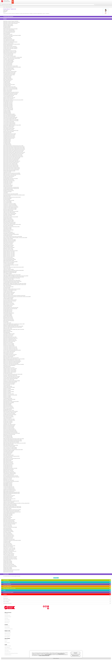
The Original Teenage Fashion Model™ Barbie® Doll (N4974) (11, 234)
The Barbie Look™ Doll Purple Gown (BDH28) (9, 413)
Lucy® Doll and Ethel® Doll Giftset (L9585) (8, 69)
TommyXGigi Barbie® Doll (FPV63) (7, 457)
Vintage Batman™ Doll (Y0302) (7, 423)
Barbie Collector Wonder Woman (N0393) (8, 131)
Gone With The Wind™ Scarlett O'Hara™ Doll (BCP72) (10, 48)
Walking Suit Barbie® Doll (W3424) (7, 186)
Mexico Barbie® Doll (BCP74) (7, 49)
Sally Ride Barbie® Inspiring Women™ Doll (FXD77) (10, 557)
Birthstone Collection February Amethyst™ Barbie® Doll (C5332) (11, 168)
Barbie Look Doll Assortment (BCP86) (8, 415)
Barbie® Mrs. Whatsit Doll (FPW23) (7, 316)
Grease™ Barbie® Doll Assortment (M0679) (8, 39)
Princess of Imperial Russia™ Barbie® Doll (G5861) (9, 71)
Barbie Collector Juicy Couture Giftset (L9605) (9, 434)
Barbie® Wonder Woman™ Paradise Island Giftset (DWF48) (11, 401)
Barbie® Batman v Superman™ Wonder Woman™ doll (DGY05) (11, 22)
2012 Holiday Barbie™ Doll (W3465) (7, 515)
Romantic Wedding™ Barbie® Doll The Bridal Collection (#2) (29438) (12, 509)
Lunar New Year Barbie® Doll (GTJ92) (8, 96)
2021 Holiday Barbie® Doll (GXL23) (7, 310)
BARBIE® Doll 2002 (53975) (7, 330)
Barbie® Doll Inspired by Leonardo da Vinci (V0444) (9, 51)
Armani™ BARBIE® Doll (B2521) (7, 273)
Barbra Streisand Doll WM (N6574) (7, 400)
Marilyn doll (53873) (5, 321)
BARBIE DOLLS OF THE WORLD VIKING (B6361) (9, 272)
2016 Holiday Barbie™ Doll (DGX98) (8, 105)
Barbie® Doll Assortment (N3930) (7, 215)
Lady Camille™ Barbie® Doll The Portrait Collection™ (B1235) (11, 282)
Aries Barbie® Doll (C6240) (6, 142)
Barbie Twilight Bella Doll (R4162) (7, 529)
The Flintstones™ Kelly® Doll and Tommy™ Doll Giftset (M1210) (11, 58)
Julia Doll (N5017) (5, 192)
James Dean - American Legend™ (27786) (8, 379)
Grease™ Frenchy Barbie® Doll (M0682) (8, 61)
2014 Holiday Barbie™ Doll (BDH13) (7, 422)
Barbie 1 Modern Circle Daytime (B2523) (8, 463)
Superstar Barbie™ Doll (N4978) (7, 227)
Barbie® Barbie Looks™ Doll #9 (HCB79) (8, 480)
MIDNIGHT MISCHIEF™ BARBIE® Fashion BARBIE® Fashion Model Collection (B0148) (14, 283)
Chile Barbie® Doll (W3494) (6, 110)
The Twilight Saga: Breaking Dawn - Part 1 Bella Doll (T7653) (11, 187)
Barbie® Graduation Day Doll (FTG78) (8, 461)
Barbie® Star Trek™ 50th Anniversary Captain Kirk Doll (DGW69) (11, 362)
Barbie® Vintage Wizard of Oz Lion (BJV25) (8, 367)
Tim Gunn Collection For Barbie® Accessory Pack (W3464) (10, 120)
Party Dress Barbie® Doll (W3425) (7, 517)
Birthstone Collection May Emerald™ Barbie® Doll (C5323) (10, 165)
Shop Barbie (6, 618)
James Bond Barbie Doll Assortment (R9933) (9, 387)
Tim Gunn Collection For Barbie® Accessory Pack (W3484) (10, 119)
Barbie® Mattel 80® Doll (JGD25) (7, 497)
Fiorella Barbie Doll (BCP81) (6, 366)
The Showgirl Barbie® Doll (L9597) (7, 398)
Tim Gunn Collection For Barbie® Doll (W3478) (9, 122)
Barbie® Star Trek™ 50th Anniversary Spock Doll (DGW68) (10, 363)
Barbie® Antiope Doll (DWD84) (7, 404)
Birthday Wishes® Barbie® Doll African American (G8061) (10, 445)
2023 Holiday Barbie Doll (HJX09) (7, 306)
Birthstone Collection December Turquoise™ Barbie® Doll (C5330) (11, 157)
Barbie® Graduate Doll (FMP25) (7, 460)
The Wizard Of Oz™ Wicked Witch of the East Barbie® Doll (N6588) (12, 35)
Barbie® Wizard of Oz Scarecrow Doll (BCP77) (9, 365)
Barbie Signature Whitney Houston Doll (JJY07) (9, 498)
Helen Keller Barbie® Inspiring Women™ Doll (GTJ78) (10, 94)
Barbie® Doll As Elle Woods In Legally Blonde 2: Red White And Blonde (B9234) (13, 270)
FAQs (4, 590)
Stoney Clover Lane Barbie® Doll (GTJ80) (8, 95)
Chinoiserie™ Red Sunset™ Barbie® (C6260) (9, 292)
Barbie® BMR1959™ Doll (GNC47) (7, 483)
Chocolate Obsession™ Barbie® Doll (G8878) (9, 446)
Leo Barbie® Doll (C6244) (6, 82)
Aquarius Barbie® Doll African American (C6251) (9, 86)
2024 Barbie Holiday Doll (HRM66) (7, 562)
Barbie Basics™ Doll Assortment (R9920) (8, 391)
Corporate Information (7, 603)
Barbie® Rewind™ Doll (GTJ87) (7, 494)
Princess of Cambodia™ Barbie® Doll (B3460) (9, 351)
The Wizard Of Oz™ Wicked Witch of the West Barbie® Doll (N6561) (12, 540)
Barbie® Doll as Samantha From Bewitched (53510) (9, 504)
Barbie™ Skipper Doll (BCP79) (7, 285)
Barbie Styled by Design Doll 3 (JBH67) (8, 249)
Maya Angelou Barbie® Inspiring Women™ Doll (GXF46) (10, 93)
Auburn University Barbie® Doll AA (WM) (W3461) (9, 115)
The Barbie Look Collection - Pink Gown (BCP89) (9, 369)
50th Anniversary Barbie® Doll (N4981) (8, 210)
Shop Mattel (6, 613)
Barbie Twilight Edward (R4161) (7, 528)
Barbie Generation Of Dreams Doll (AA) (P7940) (9, 222)
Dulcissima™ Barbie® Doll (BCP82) (7, 45)
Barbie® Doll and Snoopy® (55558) (7, 331)
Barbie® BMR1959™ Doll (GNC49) (7, 485)
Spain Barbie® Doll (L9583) (6, 542)
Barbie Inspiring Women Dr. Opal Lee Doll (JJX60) (9, 175)
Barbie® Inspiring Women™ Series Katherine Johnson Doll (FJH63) (11, 174)
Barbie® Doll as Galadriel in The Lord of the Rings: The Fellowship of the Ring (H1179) (14, 295)
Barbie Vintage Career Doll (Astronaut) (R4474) (9, 519)
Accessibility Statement (8, 654)
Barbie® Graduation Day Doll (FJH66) (8, 459)
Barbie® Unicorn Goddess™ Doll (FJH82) (8, 554)
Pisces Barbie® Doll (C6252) (7, 85)
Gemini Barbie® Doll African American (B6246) (9, 73)
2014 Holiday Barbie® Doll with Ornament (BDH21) (9, 414)
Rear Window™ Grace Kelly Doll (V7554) (8, 190)
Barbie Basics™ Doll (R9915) (7, 392)
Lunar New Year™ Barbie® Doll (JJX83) (8, 263)
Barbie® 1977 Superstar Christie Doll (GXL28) (9, 355)
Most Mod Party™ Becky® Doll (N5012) (8, 531)
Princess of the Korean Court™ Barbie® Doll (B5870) (10, 447)
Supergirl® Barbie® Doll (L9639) (7, 191)
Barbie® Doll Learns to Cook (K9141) (8, 342)
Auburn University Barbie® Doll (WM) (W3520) (9, 116)
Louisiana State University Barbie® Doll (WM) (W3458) (10, 117)
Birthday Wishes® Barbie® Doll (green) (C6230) (9, 72)
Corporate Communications (9, 628)
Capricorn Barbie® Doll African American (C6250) (9, 133)
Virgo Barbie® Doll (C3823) (6, 81)
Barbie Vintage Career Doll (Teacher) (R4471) (9, 521)
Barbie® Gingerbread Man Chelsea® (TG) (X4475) (9, 50)
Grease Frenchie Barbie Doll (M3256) (8, 62)
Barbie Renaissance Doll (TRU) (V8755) (8, 127)
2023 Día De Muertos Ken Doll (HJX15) (8, 353)
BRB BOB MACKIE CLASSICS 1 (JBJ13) (8, 410)
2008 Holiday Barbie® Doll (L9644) (7, 38)
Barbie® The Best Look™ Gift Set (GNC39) (8, 304)
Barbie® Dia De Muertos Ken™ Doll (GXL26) (9, 495)
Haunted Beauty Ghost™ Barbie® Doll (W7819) (9, 424)
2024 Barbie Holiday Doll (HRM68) (7, 568)
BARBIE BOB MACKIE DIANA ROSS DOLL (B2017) (10, 271)
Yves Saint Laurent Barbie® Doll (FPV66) (8, 555)
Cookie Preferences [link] (7, 651)
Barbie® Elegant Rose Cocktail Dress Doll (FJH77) (9, 551)
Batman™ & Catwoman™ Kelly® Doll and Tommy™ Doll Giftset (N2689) (12, 57)
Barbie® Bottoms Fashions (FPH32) (8, 552)
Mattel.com (6, 639)
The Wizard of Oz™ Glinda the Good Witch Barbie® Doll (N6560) (11, 380)
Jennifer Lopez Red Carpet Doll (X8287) (8, 286)
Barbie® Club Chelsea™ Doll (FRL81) (8, 462)
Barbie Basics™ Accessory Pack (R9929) (8, 389)
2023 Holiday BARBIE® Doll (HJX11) (8, 305)
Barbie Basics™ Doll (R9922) (7, 390)
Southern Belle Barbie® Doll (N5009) (8, 530)
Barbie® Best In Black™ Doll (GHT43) (8, 470)
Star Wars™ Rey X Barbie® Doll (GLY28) (8, 474)
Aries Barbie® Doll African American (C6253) (9, 84)
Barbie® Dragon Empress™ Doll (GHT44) (8, 471)
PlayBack (5, 594)
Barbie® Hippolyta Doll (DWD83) (7, 403)
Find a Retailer (6, 601)
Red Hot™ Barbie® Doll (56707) (7, 508)
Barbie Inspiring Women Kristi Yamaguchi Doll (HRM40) (10, 261)
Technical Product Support (8, 592)
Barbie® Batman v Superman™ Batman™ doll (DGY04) (10, 23)
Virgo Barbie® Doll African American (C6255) (9, 74)
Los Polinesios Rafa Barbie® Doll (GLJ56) (8, 486)
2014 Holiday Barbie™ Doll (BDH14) (7, 421)
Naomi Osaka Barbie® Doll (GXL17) (7, 482)
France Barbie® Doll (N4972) (7, 541)
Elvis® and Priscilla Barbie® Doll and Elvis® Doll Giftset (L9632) (11, 433)
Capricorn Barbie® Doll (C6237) (7, 144)
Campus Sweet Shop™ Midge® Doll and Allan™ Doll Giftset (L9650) (12, 224)
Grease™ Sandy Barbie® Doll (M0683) (8, 60)
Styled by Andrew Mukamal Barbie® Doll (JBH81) (9, 259)
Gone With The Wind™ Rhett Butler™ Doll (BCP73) (9, 46)
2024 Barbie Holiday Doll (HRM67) (7, 567)
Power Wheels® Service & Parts (9, 588)
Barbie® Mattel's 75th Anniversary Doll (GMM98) (9, 239)
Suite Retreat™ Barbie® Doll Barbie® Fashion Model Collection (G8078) (12, 439)
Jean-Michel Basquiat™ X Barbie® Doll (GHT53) (9, 473)
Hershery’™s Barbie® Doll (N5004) (7, 533)
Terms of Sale (7, 650)
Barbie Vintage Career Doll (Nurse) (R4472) (8, 520)
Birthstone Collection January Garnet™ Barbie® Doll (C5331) (11, 169)
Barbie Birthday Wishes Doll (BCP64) (8, 317)
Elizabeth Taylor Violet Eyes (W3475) (8, 24)
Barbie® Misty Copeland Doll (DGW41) (8, 356)
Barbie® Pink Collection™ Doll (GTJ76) (8, 98)
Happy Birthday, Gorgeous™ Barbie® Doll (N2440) (9, 213)
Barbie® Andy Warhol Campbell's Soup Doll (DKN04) (10, 505)
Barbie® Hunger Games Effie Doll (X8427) (8, 320)
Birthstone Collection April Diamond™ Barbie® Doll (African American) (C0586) (13, 145)
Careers (6, 641)
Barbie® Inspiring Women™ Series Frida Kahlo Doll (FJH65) (11, 357)
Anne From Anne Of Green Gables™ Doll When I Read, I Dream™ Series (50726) (13, 329)
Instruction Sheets (6, 582)
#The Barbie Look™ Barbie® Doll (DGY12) (8, 176)
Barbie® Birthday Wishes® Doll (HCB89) (8, 245)
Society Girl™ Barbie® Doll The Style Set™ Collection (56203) (11, 510)
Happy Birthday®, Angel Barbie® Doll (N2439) (9, 214)
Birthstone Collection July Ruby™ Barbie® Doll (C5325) (10, 163)
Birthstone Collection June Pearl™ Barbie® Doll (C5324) (10, 164)
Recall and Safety (7, 636)
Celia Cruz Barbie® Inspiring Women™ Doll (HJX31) (10, 354)
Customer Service (7, 627)
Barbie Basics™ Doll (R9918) (7, 388)
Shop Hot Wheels (7, 619)
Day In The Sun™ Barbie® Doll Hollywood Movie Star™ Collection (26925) (12, 374)
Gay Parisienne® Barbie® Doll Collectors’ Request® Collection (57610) (12, 281)
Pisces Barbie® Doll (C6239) (7, 143)
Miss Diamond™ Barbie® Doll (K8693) (8, 225)
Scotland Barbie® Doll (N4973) (7, 37)
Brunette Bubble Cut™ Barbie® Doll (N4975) (9, 233)
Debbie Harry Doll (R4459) (6, 33)
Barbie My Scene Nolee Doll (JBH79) (8, 257)
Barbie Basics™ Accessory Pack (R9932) (8, 343)
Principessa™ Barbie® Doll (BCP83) (8, 107)
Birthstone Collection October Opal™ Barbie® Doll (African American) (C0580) (13, 151)
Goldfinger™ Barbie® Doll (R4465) (7, 386)
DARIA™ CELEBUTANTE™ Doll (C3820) (8, 293)
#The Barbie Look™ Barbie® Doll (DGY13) (8, 553)
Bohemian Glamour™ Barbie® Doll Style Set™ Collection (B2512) (11, 280)
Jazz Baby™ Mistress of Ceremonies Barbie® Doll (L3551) (10, 130)
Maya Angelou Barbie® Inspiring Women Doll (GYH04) (10, 308)
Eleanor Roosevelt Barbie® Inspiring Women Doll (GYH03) (10, 307)
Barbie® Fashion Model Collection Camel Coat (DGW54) (10, 411)
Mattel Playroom (7, 622)
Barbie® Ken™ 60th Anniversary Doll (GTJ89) (9, 97)
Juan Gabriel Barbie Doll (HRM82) (7, 315)
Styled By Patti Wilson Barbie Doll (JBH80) (8, 258)
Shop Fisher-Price (7, 621)
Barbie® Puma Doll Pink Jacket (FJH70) (8, 352)
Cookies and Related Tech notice (44, 655)
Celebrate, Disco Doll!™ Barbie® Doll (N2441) (9, 212)
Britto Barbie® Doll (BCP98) (6, 26)
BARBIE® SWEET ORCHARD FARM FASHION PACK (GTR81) (11, 493)
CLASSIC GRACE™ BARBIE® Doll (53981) (9, 333)
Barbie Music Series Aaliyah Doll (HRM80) (8, 564)
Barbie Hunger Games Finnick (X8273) (8, 318)
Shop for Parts (6, 580)
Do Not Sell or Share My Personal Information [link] (11, 653)
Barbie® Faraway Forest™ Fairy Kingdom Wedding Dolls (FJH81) (11, 458)
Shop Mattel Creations (8, 616)
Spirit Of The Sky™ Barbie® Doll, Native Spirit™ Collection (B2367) (12, 274)
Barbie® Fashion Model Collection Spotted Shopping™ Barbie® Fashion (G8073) (13, 438)
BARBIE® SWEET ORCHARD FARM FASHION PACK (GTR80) (11, 492)
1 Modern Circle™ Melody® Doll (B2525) (8, 269)
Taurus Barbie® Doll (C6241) (7, 141)
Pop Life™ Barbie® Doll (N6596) (7, 202)
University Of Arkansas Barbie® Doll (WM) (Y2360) (9, 118)
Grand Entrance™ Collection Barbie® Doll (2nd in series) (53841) (11, 376)
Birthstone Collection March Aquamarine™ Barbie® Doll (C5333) (11, 167)
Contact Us (5, 596)
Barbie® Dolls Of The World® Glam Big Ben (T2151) (10, 340)
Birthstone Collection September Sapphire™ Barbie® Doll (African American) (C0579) (14, 152)
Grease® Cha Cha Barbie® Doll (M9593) (8, 68)
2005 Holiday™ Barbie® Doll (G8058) (8, 238)
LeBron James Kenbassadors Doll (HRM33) (8, 247)
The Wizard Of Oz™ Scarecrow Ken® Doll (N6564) (9, 204)
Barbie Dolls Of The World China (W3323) (8, 427)
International (5, 598)
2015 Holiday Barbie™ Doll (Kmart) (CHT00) (8, 180)
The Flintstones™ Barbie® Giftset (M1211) (8, 59)
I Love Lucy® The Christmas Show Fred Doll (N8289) (10, 527)
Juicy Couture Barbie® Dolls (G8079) (8, 437)
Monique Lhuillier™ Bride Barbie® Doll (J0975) (9, 545)
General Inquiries (7, 625)
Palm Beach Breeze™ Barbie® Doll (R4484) (9, 345)
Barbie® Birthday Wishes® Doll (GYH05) (8, 179)
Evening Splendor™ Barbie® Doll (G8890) (8, 450)
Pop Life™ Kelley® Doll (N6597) (7, 543)
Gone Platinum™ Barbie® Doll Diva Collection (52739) (10, 375)
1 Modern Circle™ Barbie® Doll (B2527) (8, 297)
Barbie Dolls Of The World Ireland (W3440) (8, 426)
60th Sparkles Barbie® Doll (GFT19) (8, 177)
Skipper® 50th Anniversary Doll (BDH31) (8, 416)
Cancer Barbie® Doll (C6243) (7, 139)
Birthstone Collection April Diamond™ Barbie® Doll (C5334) (10, 166)
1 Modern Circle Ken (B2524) (7, 268)
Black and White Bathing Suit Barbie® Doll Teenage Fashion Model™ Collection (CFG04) (14, 284)
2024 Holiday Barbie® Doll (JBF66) (7, 563)
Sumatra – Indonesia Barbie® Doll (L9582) (8, 200)
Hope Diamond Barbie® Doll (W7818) (8, 189)
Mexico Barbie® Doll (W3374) (7, 516)
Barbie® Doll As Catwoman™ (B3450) (8, 294)
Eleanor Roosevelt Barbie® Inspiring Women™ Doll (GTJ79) (11, 92)
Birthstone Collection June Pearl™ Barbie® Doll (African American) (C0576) (12, 155)
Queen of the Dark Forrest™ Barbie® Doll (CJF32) (9, 412)
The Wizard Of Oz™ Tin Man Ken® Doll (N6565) (9, 203)
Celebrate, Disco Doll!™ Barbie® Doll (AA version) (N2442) (10, 211)
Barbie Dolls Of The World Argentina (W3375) (9, 425)
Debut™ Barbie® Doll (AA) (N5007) (7, 544)
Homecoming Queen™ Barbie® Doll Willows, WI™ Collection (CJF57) (12, 506)
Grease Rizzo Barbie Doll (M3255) (7, 63)
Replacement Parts (7, 633)
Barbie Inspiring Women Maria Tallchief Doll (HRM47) (10, 566)
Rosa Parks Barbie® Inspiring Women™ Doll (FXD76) (10, 556)
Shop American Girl (7, 615)
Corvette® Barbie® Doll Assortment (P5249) (9, 539)
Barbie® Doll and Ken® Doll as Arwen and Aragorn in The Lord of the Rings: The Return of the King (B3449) (17, 296)
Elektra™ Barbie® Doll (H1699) (7, 70)
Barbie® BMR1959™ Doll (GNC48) (7, 484)
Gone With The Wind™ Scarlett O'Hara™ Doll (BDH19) (10, 47)
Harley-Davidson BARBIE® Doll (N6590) (8, 221)
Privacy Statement (61, 653)
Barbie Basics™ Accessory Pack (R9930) (8, 344)
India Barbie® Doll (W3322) (6, 27)
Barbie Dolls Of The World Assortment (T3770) (9, 341)
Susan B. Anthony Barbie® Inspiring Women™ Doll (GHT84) (11, 481)
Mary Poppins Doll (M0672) (6, 199)
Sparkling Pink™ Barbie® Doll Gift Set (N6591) (9, 399)
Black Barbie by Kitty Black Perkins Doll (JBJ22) (9, 565)
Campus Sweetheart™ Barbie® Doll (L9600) (8, 128)
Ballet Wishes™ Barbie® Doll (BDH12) (8, 25)
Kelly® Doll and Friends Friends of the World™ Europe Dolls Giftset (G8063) (13, 449)
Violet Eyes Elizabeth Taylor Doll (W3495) (8, 121)
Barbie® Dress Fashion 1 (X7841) (7, 328)
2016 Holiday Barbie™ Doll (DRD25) (7, 104)
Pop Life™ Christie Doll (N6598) (7, 201)
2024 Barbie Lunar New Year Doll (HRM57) (8, 262)
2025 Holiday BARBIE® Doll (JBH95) (8, 246)
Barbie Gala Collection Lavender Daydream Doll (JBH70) (10, 250)
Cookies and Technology (8, 648)
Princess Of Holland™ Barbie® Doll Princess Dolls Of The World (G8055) (12, 236)
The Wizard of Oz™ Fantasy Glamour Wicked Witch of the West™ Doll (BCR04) (13, 364)
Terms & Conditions (48, 654)
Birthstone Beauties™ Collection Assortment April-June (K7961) (11, 226)
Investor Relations (7, 642)
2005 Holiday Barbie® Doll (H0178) (7, 235)
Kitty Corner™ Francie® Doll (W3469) (8, 109)
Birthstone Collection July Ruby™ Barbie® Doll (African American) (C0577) (12, 154)
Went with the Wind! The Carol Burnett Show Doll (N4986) (10, 216)
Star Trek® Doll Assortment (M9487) (8, 36)
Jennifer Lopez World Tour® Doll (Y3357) (8, 319)
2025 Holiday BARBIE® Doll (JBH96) (8, 298)
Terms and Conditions (8, 645)
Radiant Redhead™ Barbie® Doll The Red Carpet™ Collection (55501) (12, 507)
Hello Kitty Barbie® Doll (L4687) (7, 132)
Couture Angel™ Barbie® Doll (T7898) (8, 108)
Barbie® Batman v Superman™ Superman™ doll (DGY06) (10, 21)
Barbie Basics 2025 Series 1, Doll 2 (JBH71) (9, 251)
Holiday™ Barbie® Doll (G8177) (7, 80)
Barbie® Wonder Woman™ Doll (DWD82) (8, 402)
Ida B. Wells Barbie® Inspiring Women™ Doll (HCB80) (10, 468)
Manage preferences (75, 655)
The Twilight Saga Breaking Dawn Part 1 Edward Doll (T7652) (11, 188)
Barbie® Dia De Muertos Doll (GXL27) (8, 496)
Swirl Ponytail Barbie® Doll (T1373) (7, 34)
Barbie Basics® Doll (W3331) (7, 518)
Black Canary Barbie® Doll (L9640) (7, 436)
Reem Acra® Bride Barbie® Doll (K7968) (8, 129)
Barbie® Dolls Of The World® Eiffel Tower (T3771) (9, 339)
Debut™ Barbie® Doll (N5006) (7, 532)
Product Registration (7, 584)
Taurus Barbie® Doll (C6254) (7, 83)
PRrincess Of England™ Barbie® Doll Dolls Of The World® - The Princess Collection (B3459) (15, 237)
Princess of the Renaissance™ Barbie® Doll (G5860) (10, 448)
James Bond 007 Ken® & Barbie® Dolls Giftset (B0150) (10, 378)
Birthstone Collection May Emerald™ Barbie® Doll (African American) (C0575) (13, 156)
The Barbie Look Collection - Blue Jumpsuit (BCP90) (10, 368)
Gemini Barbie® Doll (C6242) (7, 140)
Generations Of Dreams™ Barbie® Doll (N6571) (9, 223)
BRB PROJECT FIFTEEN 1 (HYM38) (8, 248)
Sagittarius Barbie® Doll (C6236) (7, 75)
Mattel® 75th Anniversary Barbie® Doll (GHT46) (9, 472)
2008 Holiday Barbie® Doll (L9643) (7, 435)
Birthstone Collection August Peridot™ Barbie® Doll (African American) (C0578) (13, 153)
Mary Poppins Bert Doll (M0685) (7, 198)
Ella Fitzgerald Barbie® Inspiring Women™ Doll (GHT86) (10, 178)
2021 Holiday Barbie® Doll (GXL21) (7, 309)
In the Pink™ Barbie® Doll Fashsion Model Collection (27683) (11, 377)
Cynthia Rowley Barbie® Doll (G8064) (8, 451)
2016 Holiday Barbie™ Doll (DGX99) (8, 106)
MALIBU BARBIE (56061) (6, 332)
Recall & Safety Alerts (7, 586)
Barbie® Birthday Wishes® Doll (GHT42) (8, 469)
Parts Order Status (6, 599)
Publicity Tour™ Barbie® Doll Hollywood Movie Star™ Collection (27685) (12, 327)
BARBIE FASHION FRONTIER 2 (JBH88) (8, 260)
